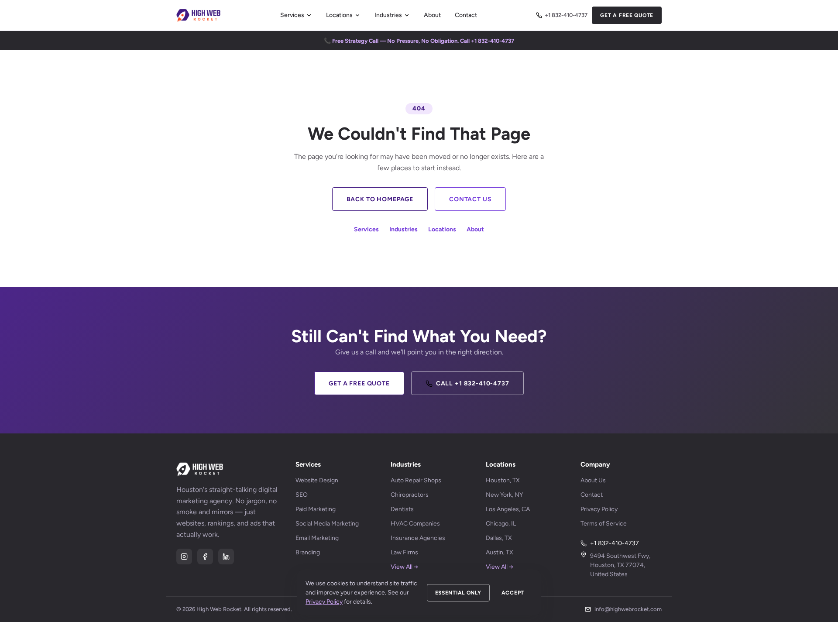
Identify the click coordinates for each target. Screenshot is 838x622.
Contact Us (470, 199)
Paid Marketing (315, 509)
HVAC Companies (415, 523)
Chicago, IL (501, 523)
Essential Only (458, 593)
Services (292, 15)
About (432, 15)
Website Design (316, 480)
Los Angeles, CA (508, 509)
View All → (404, 566)
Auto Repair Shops (416, 480)
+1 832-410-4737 (566, 15)
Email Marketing (317, 538)
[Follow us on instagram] (184, 556)
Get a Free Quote (626, 15)
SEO (301, 494)
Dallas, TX (499, 538)
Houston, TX (503, 480)
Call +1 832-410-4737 (472, 383)
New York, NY (504, 494)
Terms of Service (603, 523)
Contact (466, 15)
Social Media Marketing (327, 523)
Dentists (402, 509)
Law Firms (404, 552)
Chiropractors (410, 494)
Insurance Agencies (418, 538)
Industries (388, 15)
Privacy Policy (599, 509)
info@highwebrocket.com (628, 609)
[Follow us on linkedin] (226, 556)
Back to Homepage (380, 199)
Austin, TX (499, 552)
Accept (512, 593)
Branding (307, 552)
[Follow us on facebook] (205, 556)
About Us (593, 480)
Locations (339, 15)
